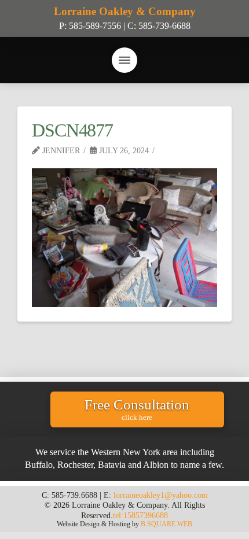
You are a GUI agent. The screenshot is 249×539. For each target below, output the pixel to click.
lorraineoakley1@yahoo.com (160, 495)
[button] (124, 60)
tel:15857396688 (140, 515)
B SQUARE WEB (166, 524)
